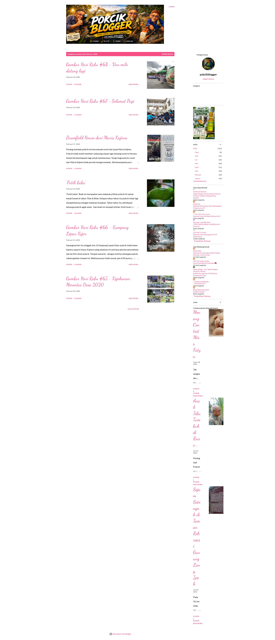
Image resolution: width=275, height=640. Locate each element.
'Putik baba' (76, 182)
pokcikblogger (208, 74)
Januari (197, 178)
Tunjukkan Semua (202, 241)
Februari (198, 175)
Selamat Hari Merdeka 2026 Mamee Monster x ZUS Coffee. (206, 254)
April (197, 167)
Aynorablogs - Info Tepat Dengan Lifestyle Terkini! (205, 270)
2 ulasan (77, 115)
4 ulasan (77, 84)
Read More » (134, 84)
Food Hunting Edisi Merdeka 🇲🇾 (205, 263)
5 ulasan (77, 168)
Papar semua (167, 54)
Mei (196, 163)
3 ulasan (77, 264)
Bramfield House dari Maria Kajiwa (96, 137)
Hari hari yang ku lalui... (201, 261)
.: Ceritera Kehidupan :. (201, 281)
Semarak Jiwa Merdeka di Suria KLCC (207, 216)
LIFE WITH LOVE (199, 232)
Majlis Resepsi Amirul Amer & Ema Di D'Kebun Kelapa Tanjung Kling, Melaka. (207, 196)
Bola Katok (197, 251)
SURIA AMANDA (199, 192)
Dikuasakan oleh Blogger (121, 634)
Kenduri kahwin (199, 292)
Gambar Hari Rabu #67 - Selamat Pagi (100, 101)
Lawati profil (208, 79)
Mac (196, 171)
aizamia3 (196, 204)
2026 (195, 148)
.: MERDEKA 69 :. (199, 284)
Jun (196, 160)
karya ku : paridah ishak (201, 222)
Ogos (197, 152)
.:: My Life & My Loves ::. (202, 214)
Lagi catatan (133, 309)
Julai (196, 156)
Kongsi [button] (69, 84)
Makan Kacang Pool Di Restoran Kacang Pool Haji (205, 274)
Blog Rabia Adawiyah (201, 290)
